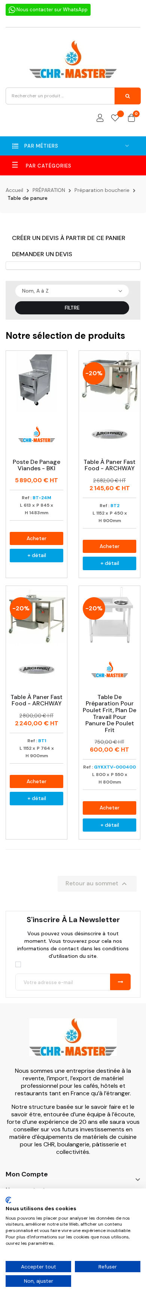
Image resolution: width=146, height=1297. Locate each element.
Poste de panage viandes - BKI (36, 465)
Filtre (72, 307)
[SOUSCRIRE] (120, 982)
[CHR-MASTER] (73, 1042)
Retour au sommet (97, 883)
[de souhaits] (115, 118)
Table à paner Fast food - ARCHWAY (109, 465)
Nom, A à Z (35, 290)
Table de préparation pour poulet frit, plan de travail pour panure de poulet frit (109, 714)
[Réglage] (100, 118)
